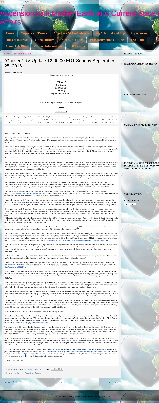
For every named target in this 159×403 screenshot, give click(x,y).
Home (10, 33)
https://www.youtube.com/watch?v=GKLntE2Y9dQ (28, 193)
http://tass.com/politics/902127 (102, 296)
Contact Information (48, 46)
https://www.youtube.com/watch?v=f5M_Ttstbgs (40, 354)
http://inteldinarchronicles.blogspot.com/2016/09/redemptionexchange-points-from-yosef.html (76, 352)
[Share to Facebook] (59, 369)
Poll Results (77, 46)
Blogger (114, 397)
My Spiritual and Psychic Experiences (121, 33)
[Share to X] (57, 369)
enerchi (16, 369)
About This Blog (16, 46)
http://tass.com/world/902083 (14, 267)
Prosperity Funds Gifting (107, 39)
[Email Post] (47, 369)
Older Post (113, 382)
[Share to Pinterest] (61, 369)
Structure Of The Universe (71, 33)
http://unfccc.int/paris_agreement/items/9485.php (30, 323)
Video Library (44, 39)
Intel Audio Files (72, 39)
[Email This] (52, 369)
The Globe (137, 39)
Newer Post (10, 382)
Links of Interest (16, 39)
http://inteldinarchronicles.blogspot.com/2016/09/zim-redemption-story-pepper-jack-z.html (76, 240)
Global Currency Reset (20, 373)
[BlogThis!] (54, 369)
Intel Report (35, 373)
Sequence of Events (34, 33)
